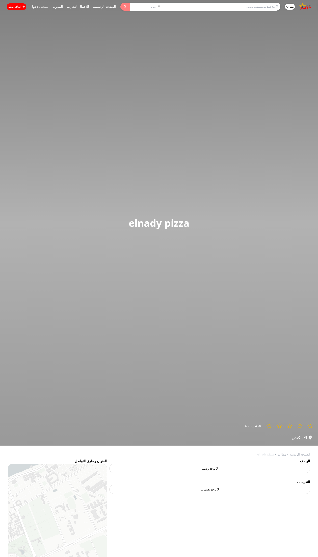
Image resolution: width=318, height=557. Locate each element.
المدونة (58, 6)
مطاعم (282, 454)
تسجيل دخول (39, 6)
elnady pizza (265, 454)
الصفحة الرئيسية (104, 6)
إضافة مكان (14, 6)
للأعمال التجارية (78, 6)
